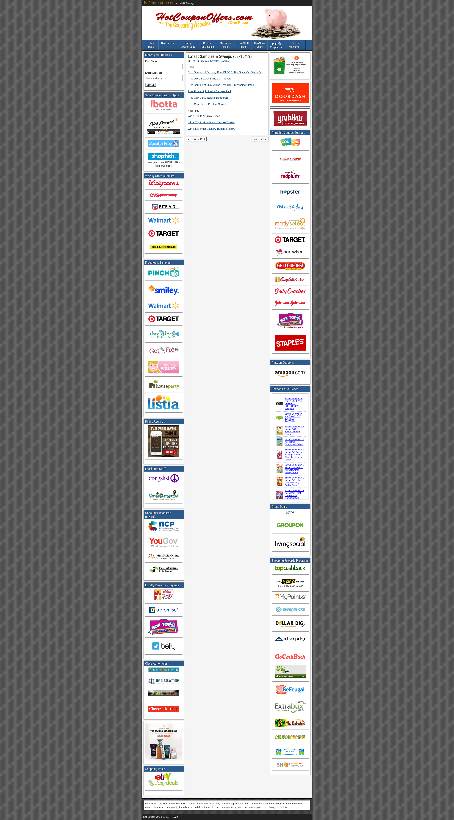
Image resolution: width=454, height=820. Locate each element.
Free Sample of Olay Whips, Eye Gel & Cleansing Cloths (221, 84)
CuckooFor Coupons (207, 45)
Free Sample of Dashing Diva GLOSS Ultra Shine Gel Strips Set (225, 72)
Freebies (204, 61)
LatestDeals (151, 45)
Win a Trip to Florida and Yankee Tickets (211, 122)
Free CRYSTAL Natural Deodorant (208, 97)
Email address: (153, 72)
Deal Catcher (168, 43)
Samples (214, 61)
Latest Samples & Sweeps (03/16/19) (220, 56)
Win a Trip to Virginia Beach (204, 115)
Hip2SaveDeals (259, 45)
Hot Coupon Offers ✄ (158, 3)
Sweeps (225, 61)
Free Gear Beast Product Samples (208, 104)
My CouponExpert (226, 45)
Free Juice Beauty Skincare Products (209, 78)
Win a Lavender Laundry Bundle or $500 (211, 128)
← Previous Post (196, 139)
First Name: (151, 61)
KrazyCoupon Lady (188, 45)
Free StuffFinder (243, 45)
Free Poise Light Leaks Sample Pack (209, 91)
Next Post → (260, 139)
